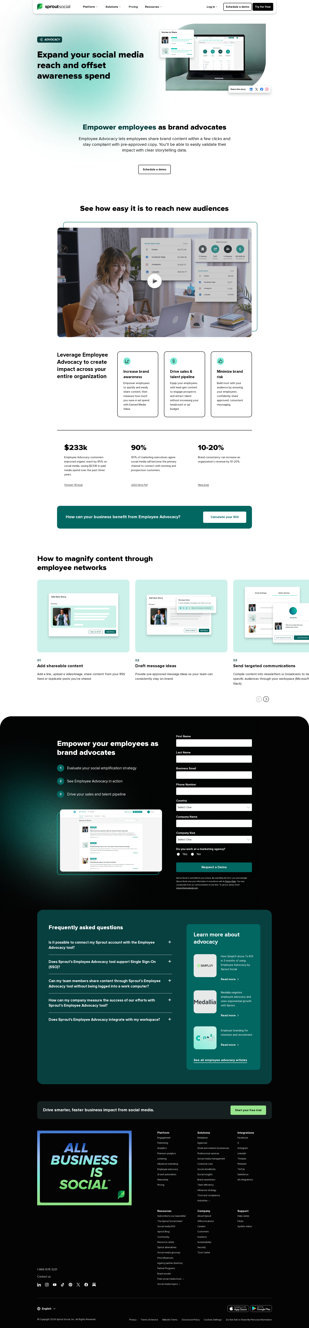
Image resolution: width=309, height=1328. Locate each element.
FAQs (240, 1221)
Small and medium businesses (213, 1148)
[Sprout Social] (53, 7)
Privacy (132, 1320)
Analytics (162, 1148)
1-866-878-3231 (47, 1269)
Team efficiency (205, 1185)
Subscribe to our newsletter (171, 1216)
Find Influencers (165, 1258)
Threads (241, 1159)
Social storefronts (206, 1169)
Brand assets (164, 1274)
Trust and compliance (208, 1195)
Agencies (202, 1143)
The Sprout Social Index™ (170, 1221)
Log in (211, 6)
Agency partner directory (170, 1263)
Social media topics (167, 1284)
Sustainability (204, 1242)
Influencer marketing (167, 1164)
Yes (185, 854)
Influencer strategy (206, 1190)
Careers (201, 1226)
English (46, 1308)
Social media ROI (166, 1226)
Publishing (162, 1143)
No (199, 854)
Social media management (211, 1159)
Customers (203, 1232)
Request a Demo (214, 867)
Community (163, 1237)
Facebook (242, 1138)
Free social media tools (169, 1279)
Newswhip (162, 1180)
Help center (243, 1216)
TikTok (241, 1169)
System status (244, 1226)
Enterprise (202, 1138)
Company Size (185, 832)
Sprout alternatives (166, 1247)
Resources (152, 6)
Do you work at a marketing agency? (200, 849)
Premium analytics (166, 1153)
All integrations (245, 1180)
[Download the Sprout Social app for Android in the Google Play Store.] (261, 1308)
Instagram (242, 1148)
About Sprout (204, 1216)
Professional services (208, 1153)
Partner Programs (166, 1268)
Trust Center (203, 1253)
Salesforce (242, 1174)
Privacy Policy (230, 881)
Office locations (205, 1221)
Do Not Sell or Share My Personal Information (249, 1320)
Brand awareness (206, 1180)
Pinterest (241, 1164)
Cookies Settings (213, 1320)
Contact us (44, 1276)
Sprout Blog (163, 1232)
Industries (202, 1201)
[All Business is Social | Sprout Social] (84, 1168)
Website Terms (170, 1320)
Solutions (112, 6)
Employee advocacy (167, 1169)
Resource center (165, 1242)
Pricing (133, 6)
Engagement (163, 1138)
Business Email (186, 768)
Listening (162, 1159)
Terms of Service (149, 1320)
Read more (228, 979)
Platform (89, 6)
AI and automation (166, 1174)
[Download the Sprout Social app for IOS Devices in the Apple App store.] (238, 1308)
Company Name (186, 816)
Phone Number (186, 784)
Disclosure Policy (191, 1320)
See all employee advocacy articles (220, 1060)
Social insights (205, 1174)
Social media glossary (168, 1253)
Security (201, 1247)
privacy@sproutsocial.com (187, 888)
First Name (183, 736)
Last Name (183, 752)
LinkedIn (241, 1153)
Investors (202, 1237)
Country (181, 800)
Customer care (205, 1164)
